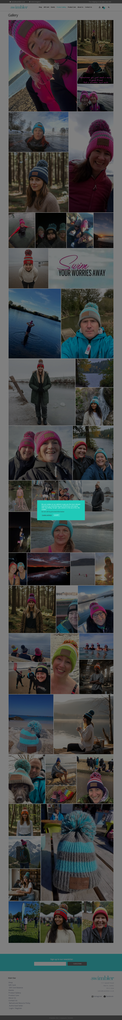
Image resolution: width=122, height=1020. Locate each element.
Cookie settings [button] (47, 515)
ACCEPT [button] (56, 515)
